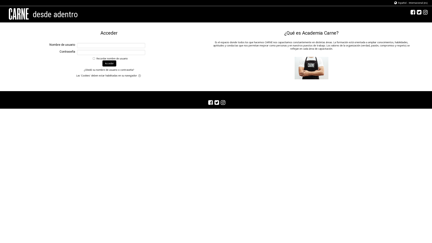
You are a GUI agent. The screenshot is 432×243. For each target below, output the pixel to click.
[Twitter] (418, 12)
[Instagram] (424, 12)
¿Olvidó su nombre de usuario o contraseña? (109, 69)
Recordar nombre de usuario (112, 58)
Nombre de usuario (62, 44)
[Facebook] (412, 12)
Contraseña (67, 51)
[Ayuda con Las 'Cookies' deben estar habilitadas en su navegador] (140, 75)
